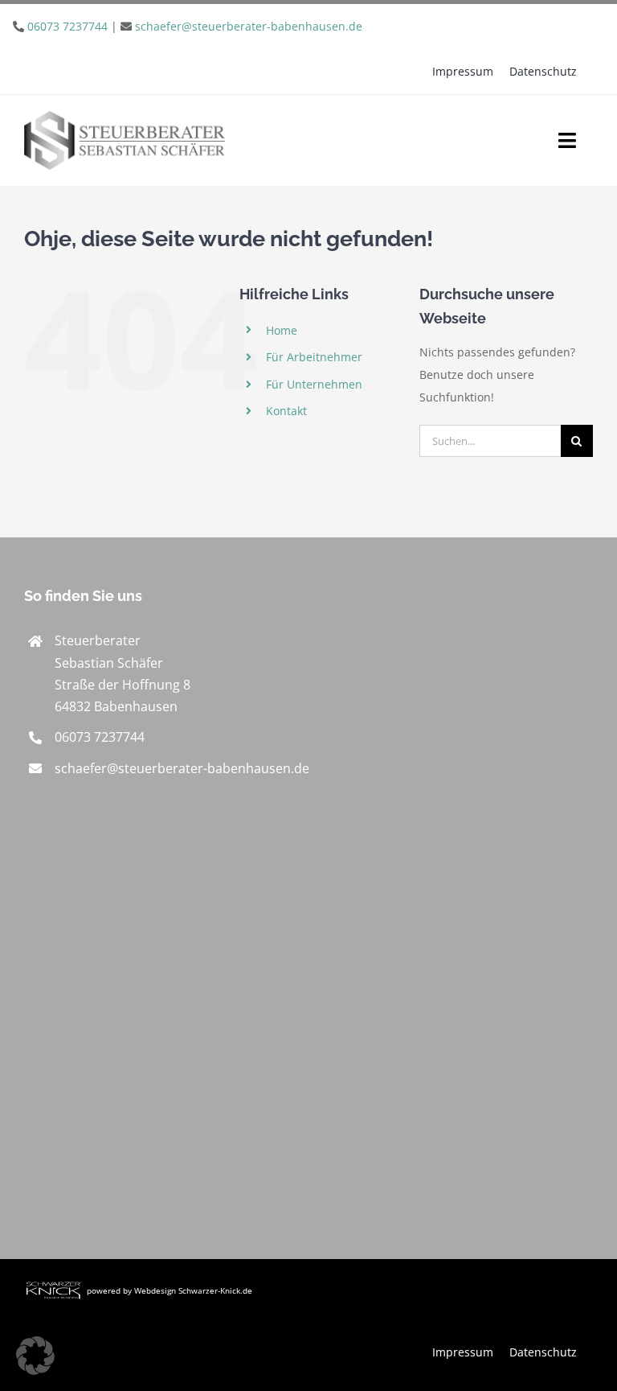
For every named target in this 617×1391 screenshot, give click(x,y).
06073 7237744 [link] (100, 737)
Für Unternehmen (314, 384)
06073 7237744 (67, 26)
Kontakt (286, 410)
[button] (35, 1355)
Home (281, 330)
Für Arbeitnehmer (314, 356)
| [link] (194, 26)
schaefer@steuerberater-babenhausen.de (248, 26)
